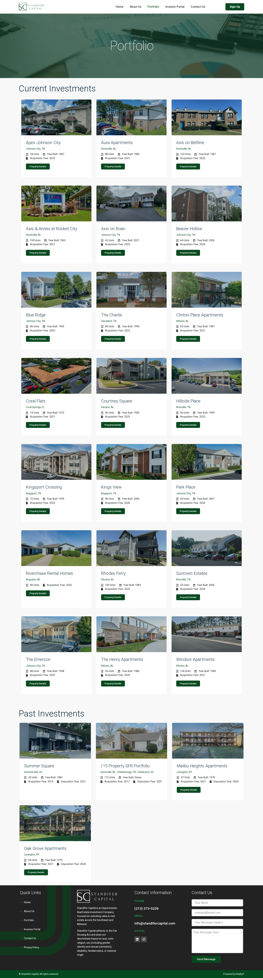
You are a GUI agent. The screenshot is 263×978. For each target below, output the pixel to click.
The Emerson (38, 659)
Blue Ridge (36, 314)
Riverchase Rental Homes (49, 573)
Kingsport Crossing (44, 487)
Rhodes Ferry (113, 573)
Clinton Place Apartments (199, 314)
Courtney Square (116, 401)
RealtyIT (240, 974)
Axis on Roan (113, 228)
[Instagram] (144, 939)
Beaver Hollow (189, 228)
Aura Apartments (117, 142)
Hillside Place (188, 401)
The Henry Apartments (122, 659)
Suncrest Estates (192, 573)
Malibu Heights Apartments (202, 765)
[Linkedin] (137, 939)
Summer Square (39, 765)
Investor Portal (174, 7)
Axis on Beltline (190, 142)
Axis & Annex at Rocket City (51, 228)
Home (119, 7)
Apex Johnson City (43, 142)
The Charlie (111, 314)
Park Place (185, 487)
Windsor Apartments (195, 659)
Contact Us (198, 7)
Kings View (111, 487)
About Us (135, 7)
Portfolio (153, 7)
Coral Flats (36, 401)
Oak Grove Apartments (45, 848)
